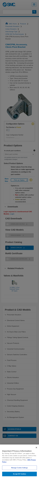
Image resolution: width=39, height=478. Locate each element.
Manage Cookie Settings (19, 468)
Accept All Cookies (19, 474)
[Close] (36, 447)
